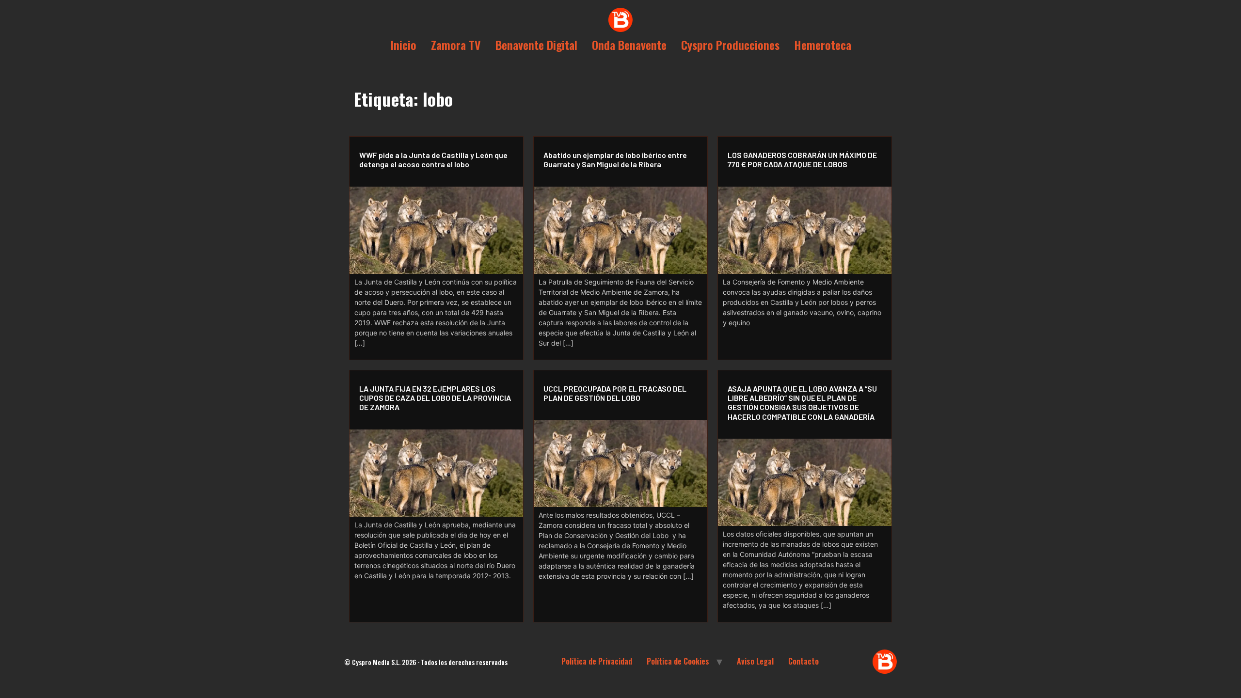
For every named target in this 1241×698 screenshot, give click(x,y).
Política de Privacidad (596, 661)
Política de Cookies (678, 661)
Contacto (803, 661)
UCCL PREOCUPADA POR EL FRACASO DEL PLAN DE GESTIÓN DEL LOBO (614, 393)
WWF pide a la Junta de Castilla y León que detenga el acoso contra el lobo (433, 159)
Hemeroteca (822, 44)
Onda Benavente (629, 44)
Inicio (403, 44)
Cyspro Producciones (730, 44)
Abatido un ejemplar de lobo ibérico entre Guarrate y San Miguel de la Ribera (615, 159)
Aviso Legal (755, 661)
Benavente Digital (536, 44)
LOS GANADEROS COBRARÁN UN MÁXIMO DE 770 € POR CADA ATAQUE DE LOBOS (802, 159)
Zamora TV (456, 44)
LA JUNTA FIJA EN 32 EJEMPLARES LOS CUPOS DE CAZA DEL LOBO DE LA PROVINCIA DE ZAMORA (435, 398)
